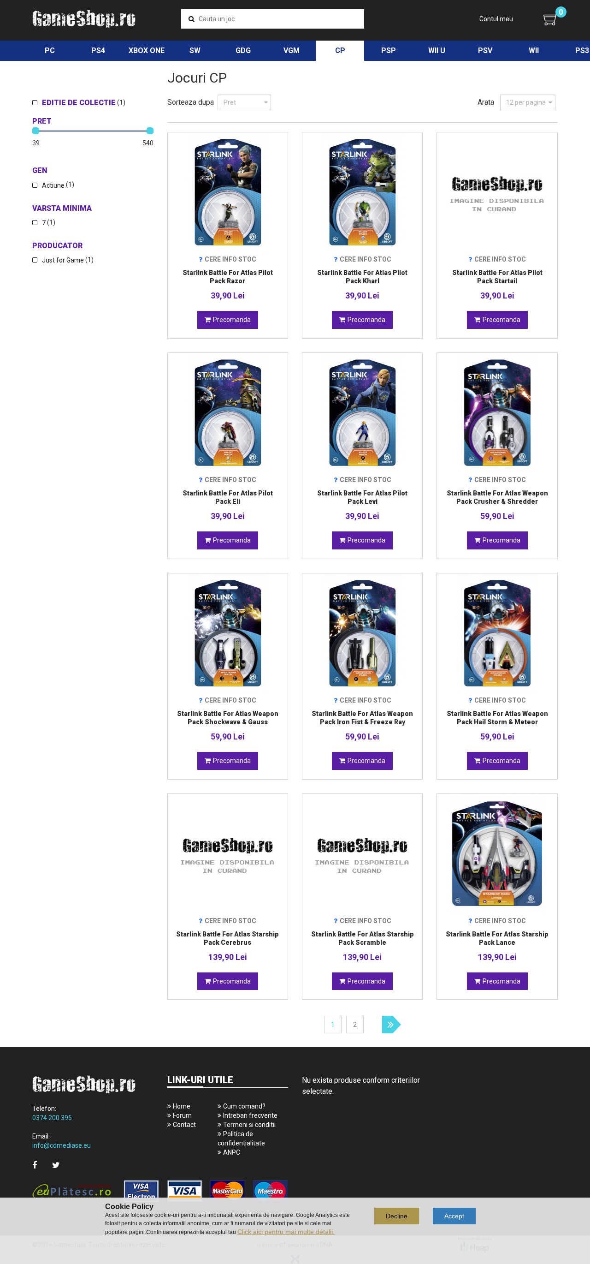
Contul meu (496, 19)
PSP (388, 50)
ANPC (231, 1152)
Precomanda (232, 319)
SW (195, 50)
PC (50, 50)
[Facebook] (34, 1165)
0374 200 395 (52, 1117)
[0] (550, 19)
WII (534, 50)
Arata (486, 102)
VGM (291, 50)
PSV (485, 50)
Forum (182, 1115)
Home (181, 1106)
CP (340, 50)
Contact (184, 1124)
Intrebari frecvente (250, 1115)
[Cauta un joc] (191, 19)
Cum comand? (244, 1106)
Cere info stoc (230, 259)
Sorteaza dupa (190, 102)
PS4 (98, 50)
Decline (396, 1216)
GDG (243, 50)
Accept (454, 1216)
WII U (436, 50)
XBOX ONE (147, 50)
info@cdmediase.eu (61, 1145)
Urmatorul (391, 1024)
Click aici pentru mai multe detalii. (286, 1231)
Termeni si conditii (249, 1124)
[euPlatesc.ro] (160, 1192)
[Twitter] (56, 1165)
